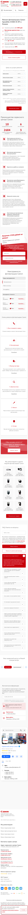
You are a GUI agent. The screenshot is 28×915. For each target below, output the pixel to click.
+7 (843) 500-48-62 (16, 1)
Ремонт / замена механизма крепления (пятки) (8, 90)
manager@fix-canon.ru (7, 862)
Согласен (23, 910)
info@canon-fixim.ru (6, 859)
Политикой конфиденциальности (17, 701)
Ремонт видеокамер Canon (8, 828)
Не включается (5, 298)
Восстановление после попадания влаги (7, 82)
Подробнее (14, 352)
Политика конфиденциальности (14, 900)
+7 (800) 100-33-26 (16, 4)
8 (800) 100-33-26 (5, 855)
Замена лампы (6, 73)
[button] (2, 667)
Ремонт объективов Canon (8, 837)
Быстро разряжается (5, 308)
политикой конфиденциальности (16, 261)
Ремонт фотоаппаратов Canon (9, 831)
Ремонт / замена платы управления (7, 94)
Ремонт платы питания (7, 85)
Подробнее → (21, 298)
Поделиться (2, 888)
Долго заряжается (5, 303)
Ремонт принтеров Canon (7, 834)
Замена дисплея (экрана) (8, 77)
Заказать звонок (14, 450)
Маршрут (7, 756)
